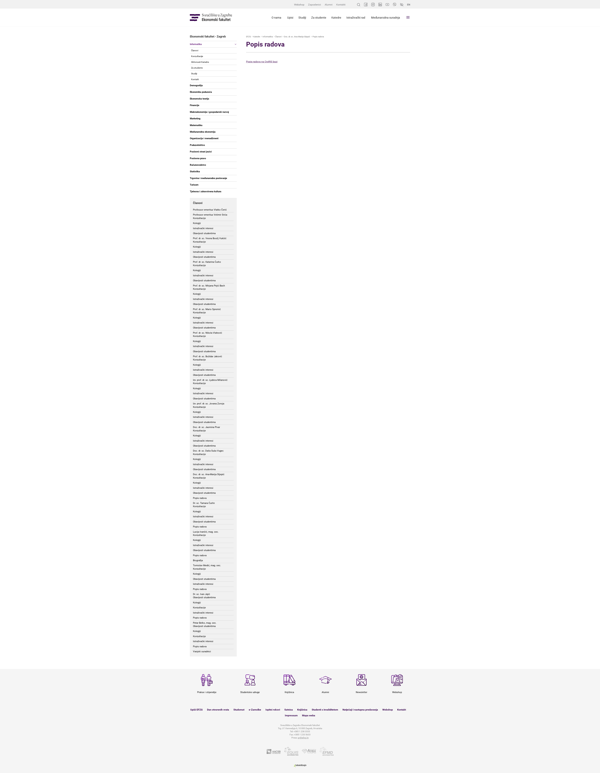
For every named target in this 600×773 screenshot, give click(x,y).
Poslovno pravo (198, 158)
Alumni (328, 4)
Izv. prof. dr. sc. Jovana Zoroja (208, 403)
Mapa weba (308, 715)
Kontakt (195, 79)
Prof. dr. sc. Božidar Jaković (207, 356)
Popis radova (200, 498)
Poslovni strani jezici (201, 151)
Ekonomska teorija (199, 98)
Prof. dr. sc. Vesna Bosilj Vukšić (209, 238)
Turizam (194, 184)
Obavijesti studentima (204, 233)
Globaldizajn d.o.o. (300, 766)
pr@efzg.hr (303, 737)
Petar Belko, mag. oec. (204, 622)
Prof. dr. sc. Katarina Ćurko (207, 262)
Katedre (336, 17)
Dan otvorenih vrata (218, 709)
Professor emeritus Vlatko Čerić (210, 209)
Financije (194, 105)
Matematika (196, 125)
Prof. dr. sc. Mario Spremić (207, 309)
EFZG (248, 36)
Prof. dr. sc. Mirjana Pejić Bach (209, 285)
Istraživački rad (355, 17)
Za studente (318, 17)
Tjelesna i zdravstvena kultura (205, 191)
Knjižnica (302, 709)
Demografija (196, 85)
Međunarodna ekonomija (202, 131)
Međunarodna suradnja (385, 17)
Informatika (196, 44)
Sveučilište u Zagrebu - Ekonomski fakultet (211, 17)
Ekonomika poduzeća (201, 92)
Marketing (195, 118)
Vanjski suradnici (202, 651)
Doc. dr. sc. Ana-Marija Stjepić (208, 474)
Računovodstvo (198, 165)
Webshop (299, 4)
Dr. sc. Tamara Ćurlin (204, 503)
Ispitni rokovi (272, 709)
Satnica (288, 709)
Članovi (194, 50)
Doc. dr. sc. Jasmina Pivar (206, 427)
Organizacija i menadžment (204, 138)
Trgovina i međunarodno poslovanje (208, 178)
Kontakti (340, 4)
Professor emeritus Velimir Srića (210, 214)
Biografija (198, 560)
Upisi (290, 17)
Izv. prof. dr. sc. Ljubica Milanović (210, 380)
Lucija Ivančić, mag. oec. (206, 531)
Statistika (195, 171)
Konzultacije (197, 56)
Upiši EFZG (196, 709)
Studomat (238, 709)
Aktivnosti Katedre (200, 62)
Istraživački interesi (203, 228)
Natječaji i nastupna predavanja (360, 709)
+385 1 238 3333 (302, 731)
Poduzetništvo (197, 145)
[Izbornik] (407, 17)
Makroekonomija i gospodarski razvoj (209, 112)
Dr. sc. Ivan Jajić (201, 594)
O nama (276, 17)
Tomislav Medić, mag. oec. (207, 565)
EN (408, 4)
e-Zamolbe (255, 709)
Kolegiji (197, 223)
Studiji (302, 17)
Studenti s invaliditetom (325, 709)
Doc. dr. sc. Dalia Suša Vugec (208, 450)
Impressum (291, 715)
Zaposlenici (314, 4)
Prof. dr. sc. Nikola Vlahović (207, 332)
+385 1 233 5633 (302, 734)
